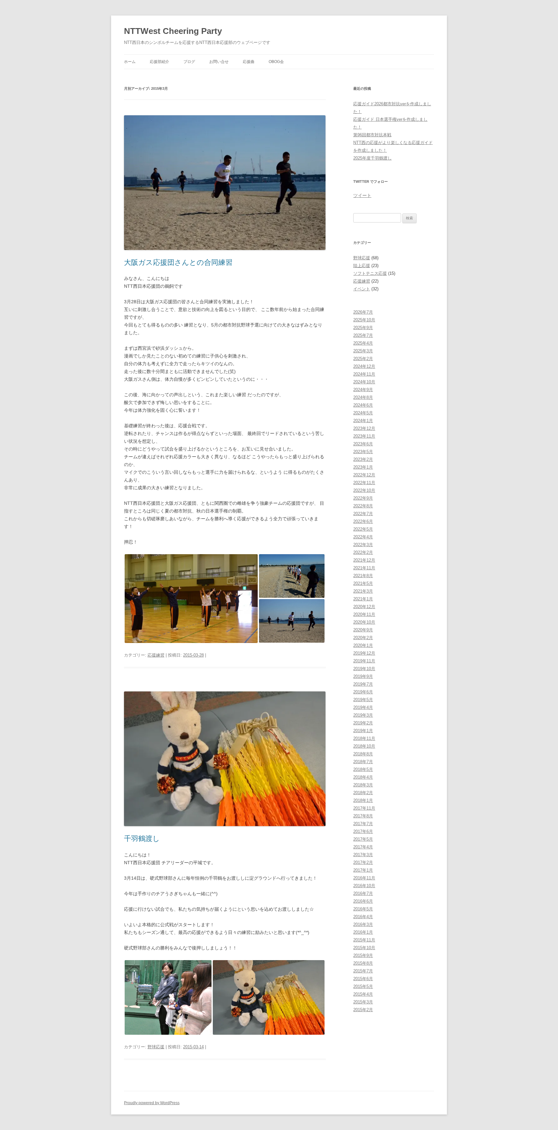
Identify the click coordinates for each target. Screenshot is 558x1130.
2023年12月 (364, 428)
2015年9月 (363, 955)
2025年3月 (363, 350)
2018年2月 (363, 792)
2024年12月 (364, 366)
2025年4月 (363, 343)
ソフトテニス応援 (370, 273)
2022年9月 (363, 498)
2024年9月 (363, 389)
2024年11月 (364, 374)
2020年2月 (363, 637)
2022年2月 (363, 552)
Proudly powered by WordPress (152, 1103)
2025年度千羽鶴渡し (372, 158)
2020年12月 (364, 606)
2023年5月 (363, 451)
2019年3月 (363, 715)
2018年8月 (363, 754)
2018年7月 (363, 761)
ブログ (189, 61)
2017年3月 (363, 854)
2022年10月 (364, 490)
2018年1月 (363, 800)
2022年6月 (363, 521)
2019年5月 (363, 699)
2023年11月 (364, 436)
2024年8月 (363, 397)
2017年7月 (363, 823)
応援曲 (248, 61)
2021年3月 (363, 591)
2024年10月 (364, 381)
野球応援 (156, 1046)
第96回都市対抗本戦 (372, 134)
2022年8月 (363, 505)
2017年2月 (363, 862)
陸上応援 (361, 265)
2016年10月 (364, 885)
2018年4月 (363, 777)
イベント (361, 288)
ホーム (130, 61)
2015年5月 (363, 986)
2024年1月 (363, 420)
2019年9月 (363, 676)
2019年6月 (363, 691)
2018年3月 (363, 785)
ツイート (362, 195)
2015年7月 (363, 971)
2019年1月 (363, 730)
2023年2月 (363, 459)
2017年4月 (363, 847)
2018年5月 (363, 769)
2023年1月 (363, 467)
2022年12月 (364, 474)
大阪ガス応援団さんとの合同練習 (178, 262)
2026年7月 (363, 312)
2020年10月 (364, 622)
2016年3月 (363, 924)
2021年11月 (364, 567)
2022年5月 (363, 529)
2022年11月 (364, 482)
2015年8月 (363, 963)
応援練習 (156, 655)
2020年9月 (363, 629)
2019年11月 (364, 660)
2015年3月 (363, 1002)
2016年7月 (363, 893)
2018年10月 (364, 746)
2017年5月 (363, 839)
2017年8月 (363, 816)
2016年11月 (364, 878)
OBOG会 (276, 61)
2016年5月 (363, 909)
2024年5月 (363, 412)
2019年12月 (364, 653)
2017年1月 (363, 870)
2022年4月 (363, 536)
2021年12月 (364, 560)
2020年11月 (364, 614)
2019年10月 (364, 668)
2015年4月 (363, 994)
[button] (191, 599)
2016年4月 (363, 916)
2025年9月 (363, 327)
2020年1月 (363, 645)
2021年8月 (363, 575)
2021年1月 (363, 598)
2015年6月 (363, 978)
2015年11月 (364, 940)
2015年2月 (363, 1009)
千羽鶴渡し (142, 839)
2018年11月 (364, 738)
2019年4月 (363, 707)
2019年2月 (363, 723)
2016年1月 (363, 932)
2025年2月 (363, 358)
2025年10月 (364, 319)
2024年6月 (363, 405)
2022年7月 (363, 513)
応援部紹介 (159, 61)
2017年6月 (363, 831)
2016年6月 (363, 901)
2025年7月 (363, 335)
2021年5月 (363, 583)
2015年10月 (364, 947)
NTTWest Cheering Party (173, 31)
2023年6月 (363, 443)
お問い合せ (219, 61)
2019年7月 (363, 684)
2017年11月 (364, 808)
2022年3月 (363, 544)
